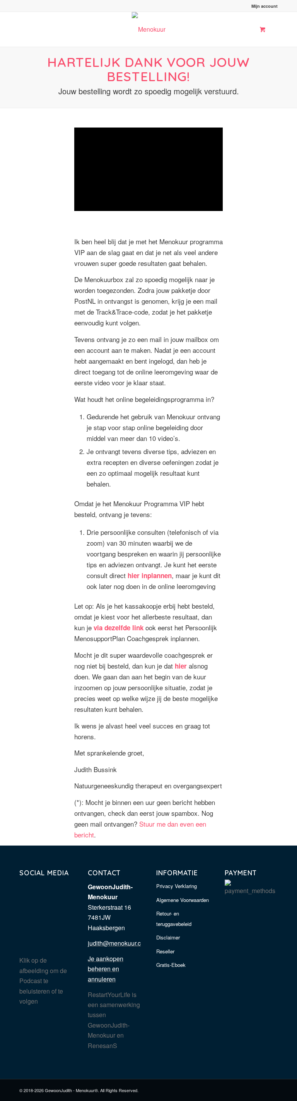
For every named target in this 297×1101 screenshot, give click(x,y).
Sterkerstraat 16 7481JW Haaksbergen (109, 917)
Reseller (165, 951)
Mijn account (264, 6)
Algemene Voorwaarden (182, 900)
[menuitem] (263, 6)
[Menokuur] (149, 29)
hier (181, 665)
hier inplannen (150, 575)
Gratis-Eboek (171, 964)
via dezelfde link (118, 627)
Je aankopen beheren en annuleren (105, 969)
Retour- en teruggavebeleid (173, 918)
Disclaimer (168, 937)
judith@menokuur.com (118, 943)
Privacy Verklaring (176, 886)
